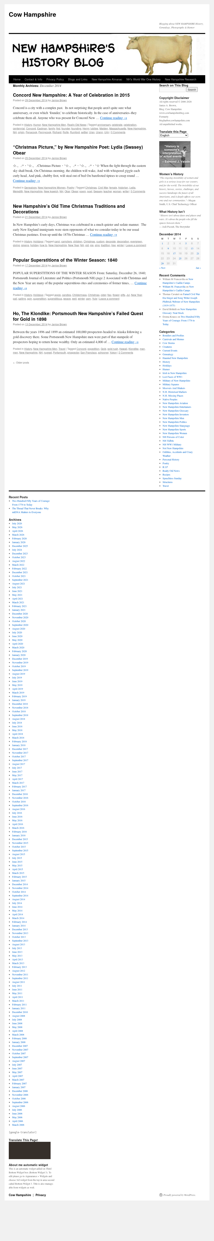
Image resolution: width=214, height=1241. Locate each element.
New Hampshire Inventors (176, 414)
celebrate (117, 124)
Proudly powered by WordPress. (179, 1195)
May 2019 (17, 685)
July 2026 (17, 523)
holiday (34, 245)
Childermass (79, 295)
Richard (56, 132)
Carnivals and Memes (173, 339)
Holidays (38, 241)
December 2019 (20, 658)
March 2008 (18, 1034)
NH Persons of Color (173, 437)
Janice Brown (59, 100)
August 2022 (18, 561)
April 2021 (17, 598)
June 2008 (17, 1023)
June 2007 (17, 1068)
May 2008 (17, 1027)
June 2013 (17, 951)
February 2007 (19, 1083)
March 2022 (18, 564)
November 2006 (20, 1094)
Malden (103, 128)
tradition (105, 245)
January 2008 (18, 1042)
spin (29, 298)
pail (15, 298)
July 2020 (17, 632)
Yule (94, 298)
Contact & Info (33, 79)
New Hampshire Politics (175, 421)
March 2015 (18, 873)
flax (109, 295)
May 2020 (17, 639)
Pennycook (44, 132)
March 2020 (18, 647)
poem (82, 191)
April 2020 (17, 643)
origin (21, 132)
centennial (19, 128)
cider (103, 295)
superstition (39, 298)
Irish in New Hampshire (175, 373)
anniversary (104, 124)
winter (120, 245)
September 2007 (20, 1057)
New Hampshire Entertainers (177, 406)
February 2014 (19, 921)
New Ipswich (51, 191)
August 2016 (18, 809)
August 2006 (18, 1106)
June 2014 (17, 906)
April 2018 (17, 733)
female (113, 187)
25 (180, 258)
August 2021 (18, 583)
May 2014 (17, 910)
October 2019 (19, 666)
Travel (62, 348)
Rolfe (66, 132)
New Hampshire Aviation (175, 403)
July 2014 (17, 903)
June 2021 (17, 591)
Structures (168, 482)
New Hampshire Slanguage (176, 425)
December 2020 (20, 613)
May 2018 (17, 730)
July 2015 (17, 857)
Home (16, 79)
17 (174, 253)
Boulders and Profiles (173, 335)
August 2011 (18, 982)
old (87, 245)
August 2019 (18, 673)
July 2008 (17, 1019)
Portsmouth (59, 352)
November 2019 (20, 662)
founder (65, 128)
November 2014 (20, 888)
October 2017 (19, 756)
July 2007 (17, 1064)
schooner (103, 352)
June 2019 (17, 681)
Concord (31, 128)
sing (97, 245)
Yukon (113, 352)
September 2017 (20, 760)
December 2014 (20, 884)
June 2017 (17, 771)
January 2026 (18, 542)
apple (57, 295)
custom (100, 241)
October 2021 (19, 576)
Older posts (21, 362)
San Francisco (88, 352)
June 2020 (17, 636)
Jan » (198, 267)
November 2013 (20, 933)
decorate (111, 241)
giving (16, 245)
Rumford (75, 132)
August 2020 (18, 628)
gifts (123, 295)
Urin (106, 132)
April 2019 (17, 688)
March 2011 (18, 1000)
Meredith (18, 191)
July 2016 (17, 812)
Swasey (97, 191)
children (77, 241)
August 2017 (18, 764)
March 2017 (18, 782)
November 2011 (20, 974)
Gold (103, 348)
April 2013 (17, 959)
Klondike (134, 348)
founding (76, 128)
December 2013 (20, 929)
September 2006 (20, 1102)
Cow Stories (169, 343)
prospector (73, 352)
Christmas (91, 187)
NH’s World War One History (143, 79)
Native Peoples (170, 399)
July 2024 (17, 549)
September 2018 (20, 715)
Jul (128, 295)
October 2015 (19, 846)
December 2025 (20, 546)
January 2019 (18, 700)
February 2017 (19, 786)
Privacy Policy (55, 79)
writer (126, 191)
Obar (67, 191)
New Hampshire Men (54, 124)
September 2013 (20, 940)
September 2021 (20, 579)
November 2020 (20, 617)
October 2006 (19, 1098)
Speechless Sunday (172, 478)
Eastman (42, 128)
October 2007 (19, 1053)
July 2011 (17, 985)
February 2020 (19, 651)
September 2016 (20, 805)
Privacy (41, 1195)
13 (192, 248)
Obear (74, 191)
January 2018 (18, 745)
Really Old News (76, 124)
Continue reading (113, 117)
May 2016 (17, 820)
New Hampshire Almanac (107, 79)
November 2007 (20, 1049)
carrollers (66, 241)
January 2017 (18, 790)
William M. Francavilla (174, 286)
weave (67, 298)
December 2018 (20, 703)
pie (92, 245)
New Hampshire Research (180, 79)
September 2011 (20, 978)
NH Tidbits (168, 440)
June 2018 (17, 726)
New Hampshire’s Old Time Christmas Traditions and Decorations (69, 209)
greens (25, 245)
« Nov (162, 267)
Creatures (167, 346)
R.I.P (165, 467)
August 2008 (18, 1015)
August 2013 (18, 944)
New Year (73, 245)
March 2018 (18, 737)
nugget (48, 352)
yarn (88, 298)
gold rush (112, 348)
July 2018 (17, 722)
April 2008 (17, 1030)
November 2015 (20, 842)
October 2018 (19, 711)
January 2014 (18, 925)
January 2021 (18, 609)
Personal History (171, 459)
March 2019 (18, 692)
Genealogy (30, 187)
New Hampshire (136, 128)
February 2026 (19, 538)
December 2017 (20, 748)
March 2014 (18, 918)
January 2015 (18, 880)
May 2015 (17, 865)
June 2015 (17, 861)
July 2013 (17, 948)
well (74, 298)
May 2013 (17, 955)
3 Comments (118, 132)
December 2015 (20, 839)
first (58, 128)
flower (116, 295)
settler (84, 132)
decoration (123, 241)
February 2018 (19, 741)
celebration (130, 124)
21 (198, 253)
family (51, 128)
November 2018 (20, 707)
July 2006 (17, 1109)
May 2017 (17, 775)
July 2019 (17, 677)
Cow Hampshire (32, 14)
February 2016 (19, 831)
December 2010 (20, 1012)
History (28, 124)
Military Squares (171, 384)
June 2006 (17, 1113)
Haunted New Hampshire (175, 358)
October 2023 (19, 557)
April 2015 (17, 869)
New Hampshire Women (52, 187)
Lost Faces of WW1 (172, 376)
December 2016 (20, 794)
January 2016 (18, 835)
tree (113, 245)
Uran (92, 132)
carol (57, 241)
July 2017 (17, 767)
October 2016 (19, 801)
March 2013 (18, 963)
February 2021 (19, 606)
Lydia (132, 187)
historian (123, 187)
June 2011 (17, 989)
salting (22, 298)
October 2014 (19, 891)
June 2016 (17, 816)
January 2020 (18, 655)
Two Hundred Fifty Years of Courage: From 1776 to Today (181, 320)
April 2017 (17, 779)
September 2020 (20, 624)
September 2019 (20, 670)
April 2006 (17, 1121)
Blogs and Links (78, 79)
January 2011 (18, 1008)
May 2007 (17, 1072)
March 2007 (18, 1079)
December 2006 (20, 1091)
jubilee (94, 128)
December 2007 (20, 1045)
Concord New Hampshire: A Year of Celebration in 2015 (71, 95)
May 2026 (17, 527)
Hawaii (123, 348)
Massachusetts (117, 128)
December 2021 (20, 572)
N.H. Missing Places (173, 395)
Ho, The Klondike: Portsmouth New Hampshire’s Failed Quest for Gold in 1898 (78, 316)
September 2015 (20, 850)
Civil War (103, 187)
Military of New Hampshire (176, 380)
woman (117, 191)
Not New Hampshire (173, 448)
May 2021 (17, 594)
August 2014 (18, 899)
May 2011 (17, 993)
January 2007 (18, 1087)
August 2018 (18, 718)
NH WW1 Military (172, 444)
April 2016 (17, 824)
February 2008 (19, 1038)
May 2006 (17, 1117)
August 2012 (18, 970)
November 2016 (20, 797)
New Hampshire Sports (174, 429)
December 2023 (20, 553)
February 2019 (19, 696)
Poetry (70, 187)
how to (43, 245)
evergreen (136, 241)
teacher (107, 191)
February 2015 (19, 876)
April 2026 (17, 530)
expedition (93, 348)
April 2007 (17, 1075)
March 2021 (18, 602)
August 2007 (18, 1060)
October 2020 (19, 621)
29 (162, 263)
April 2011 (17, 997)
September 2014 (20, 895)
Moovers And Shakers (174, 388)
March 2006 (18, 1124)
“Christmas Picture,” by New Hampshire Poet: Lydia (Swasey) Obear (78, 150)
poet (89, 191)
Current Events (170, 350)
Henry (86, 128)
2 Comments (126, 352)
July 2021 (17, 587)
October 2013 (19, 936)
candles (66, 295)
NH (15, 132)
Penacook (31, 132)
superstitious (55, 298)
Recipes (166, 474)
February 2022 (19, 568)
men (15, 352)
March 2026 (18, 534)
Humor (37, 124)
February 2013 (19, 966)
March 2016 (18, 827)
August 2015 (18, 854)
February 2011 (19, 1004)
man (142, 348)
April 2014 (17, 914)
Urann (99, 132)
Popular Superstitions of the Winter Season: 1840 (65, 260)
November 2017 (20, 752)
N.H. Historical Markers (175, 391)
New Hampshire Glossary (176, 410)
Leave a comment (136, 245)
